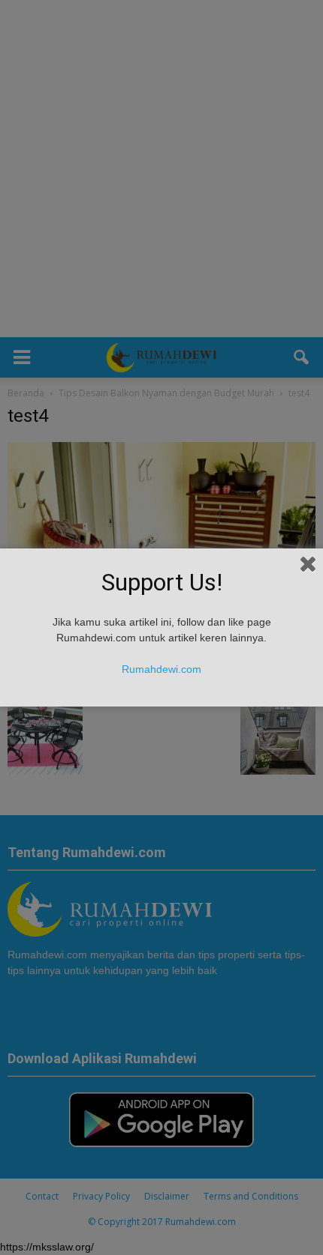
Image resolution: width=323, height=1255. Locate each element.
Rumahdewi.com (161, 669)
